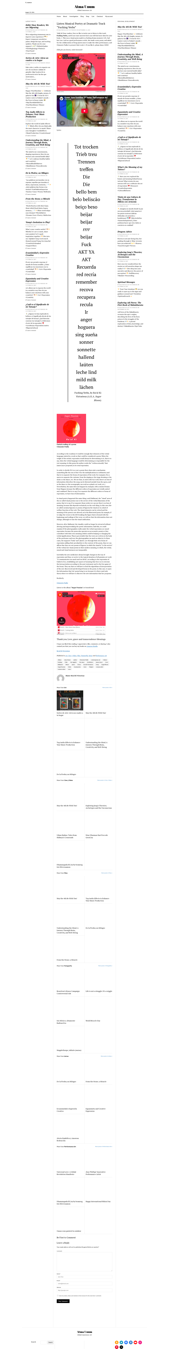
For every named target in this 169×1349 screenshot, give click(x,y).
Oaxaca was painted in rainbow (69, 1231)
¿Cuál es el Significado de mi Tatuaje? (37, 305)
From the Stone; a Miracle (38, 199)
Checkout (100, 16)
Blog (82, 16)
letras (90, 656)
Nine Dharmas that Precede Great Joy (97, 836)
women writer (61, 669)
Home (59, 16)
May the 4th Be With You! (38, 84)
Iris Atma (81, 662)
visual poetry (77, 667)
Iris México (90, 662)
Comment (59, 1251)
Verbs (69, 667)
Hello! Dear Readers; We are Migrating (37, 26)
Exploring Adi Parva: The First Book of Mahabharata (130, 303)
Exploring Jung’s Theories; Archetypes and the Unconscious (99, 806)
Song (97, 664)
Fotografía (84, 656)
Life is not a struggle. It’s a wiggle (99, 991)
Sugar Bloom (105, 664)
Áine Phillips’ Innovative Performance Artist (96, 1173)
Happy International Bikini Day (98, 1201)
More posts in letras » (106, 1056)
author (75, 660)
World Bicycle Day (93, 1020)
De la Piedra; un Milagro (37, 173)
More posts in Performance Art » (103, 1146)
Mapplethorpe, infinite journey (69, 1050)
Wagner (91, 667)
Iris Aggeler (73, 662)
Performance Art (101, 656)
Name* (58, 1274)
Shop (87, 16)
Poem (79, 664)
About (65, 16)
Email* (58, 1280)
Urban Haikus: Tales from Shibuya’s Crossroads (67, 836)
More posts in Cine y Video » (104, 780)
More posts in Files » (106, 873)
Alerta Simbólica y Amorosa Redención (68, 1139)
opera (73, 664)
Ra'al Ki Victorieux (88, 664)
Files (78, 656)
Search (33, 1342)
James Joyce (99, 662)
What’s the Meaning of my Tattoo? (130, 168)
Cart (93, 16)
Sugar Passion (61, 667)
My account (109, 16)
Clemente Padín (84, 660)
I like (66, 662)
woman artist (99, 667)
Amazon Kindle (92, 646)
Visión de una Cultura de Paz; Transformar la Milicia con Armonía (129, 199)
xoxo (69, 669)
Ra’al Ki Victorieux (63, 651)
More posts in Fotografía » (105, 965)
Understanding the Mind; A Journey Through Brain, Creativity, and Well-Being (38, 142)
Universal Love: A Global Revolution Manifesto (66, 1173)
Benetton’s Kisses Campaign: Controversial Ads (68, 992)
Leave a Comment (31, 53)
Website (59, 1287)
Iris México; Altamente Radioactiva (66, 1021)
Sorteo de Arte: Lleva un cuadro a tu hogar (37, 59)
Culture (105, 660)
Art (66, 656)
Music (67, 664)
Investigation (73, 16)
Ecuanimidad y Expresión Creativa (37, 254)
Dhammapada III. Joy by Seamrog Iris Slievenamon (70, 865)
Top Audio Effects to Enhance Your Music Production (35, 114)
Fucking (60, 662)
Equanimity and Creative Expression (37, 279)
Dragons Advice (125, 231)
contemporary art (95, 660)
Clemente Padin (62, 583)
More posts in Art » (107, 687)
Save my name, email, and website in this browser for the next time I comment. (80, 1295)
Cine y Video (72, 656)
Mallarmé (60, 664)
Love (106, 662)
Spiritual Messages (126, 282)
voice (85, 667)
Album (59, 660)
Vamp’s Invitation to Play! (38, 222)
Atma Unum (84, 6)
